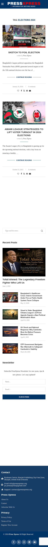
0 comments (31, 86)
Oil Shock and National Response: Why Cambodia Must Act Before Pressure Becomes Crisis (30, 330)
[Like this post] (18, 91)
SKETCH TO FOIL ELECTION (24, 52)
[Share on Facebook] (21, 91)
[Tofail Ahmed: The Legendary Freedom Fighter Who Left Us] (24, 262)
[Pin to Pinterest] (27, 91)
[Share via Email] (30, 91)
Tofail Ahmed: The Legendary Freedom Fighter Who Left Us (24, 281)
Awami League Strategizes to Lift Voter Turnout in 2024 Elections (24, 132)
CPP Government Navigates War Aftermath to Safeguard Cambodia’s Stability (31, 346)
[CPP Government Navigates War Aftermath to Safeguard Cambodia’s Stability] (10, 348)
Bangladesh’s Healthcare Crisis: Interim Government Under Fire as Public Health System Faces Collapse (31, 296)
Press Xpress (27, 56)
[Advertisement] (24, 199)
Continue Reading (24, 77)
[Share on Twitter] (24, 91)
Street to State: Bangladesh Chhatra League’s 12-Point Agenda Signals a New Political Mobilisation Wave (32, 313)
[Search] (45, 4)
